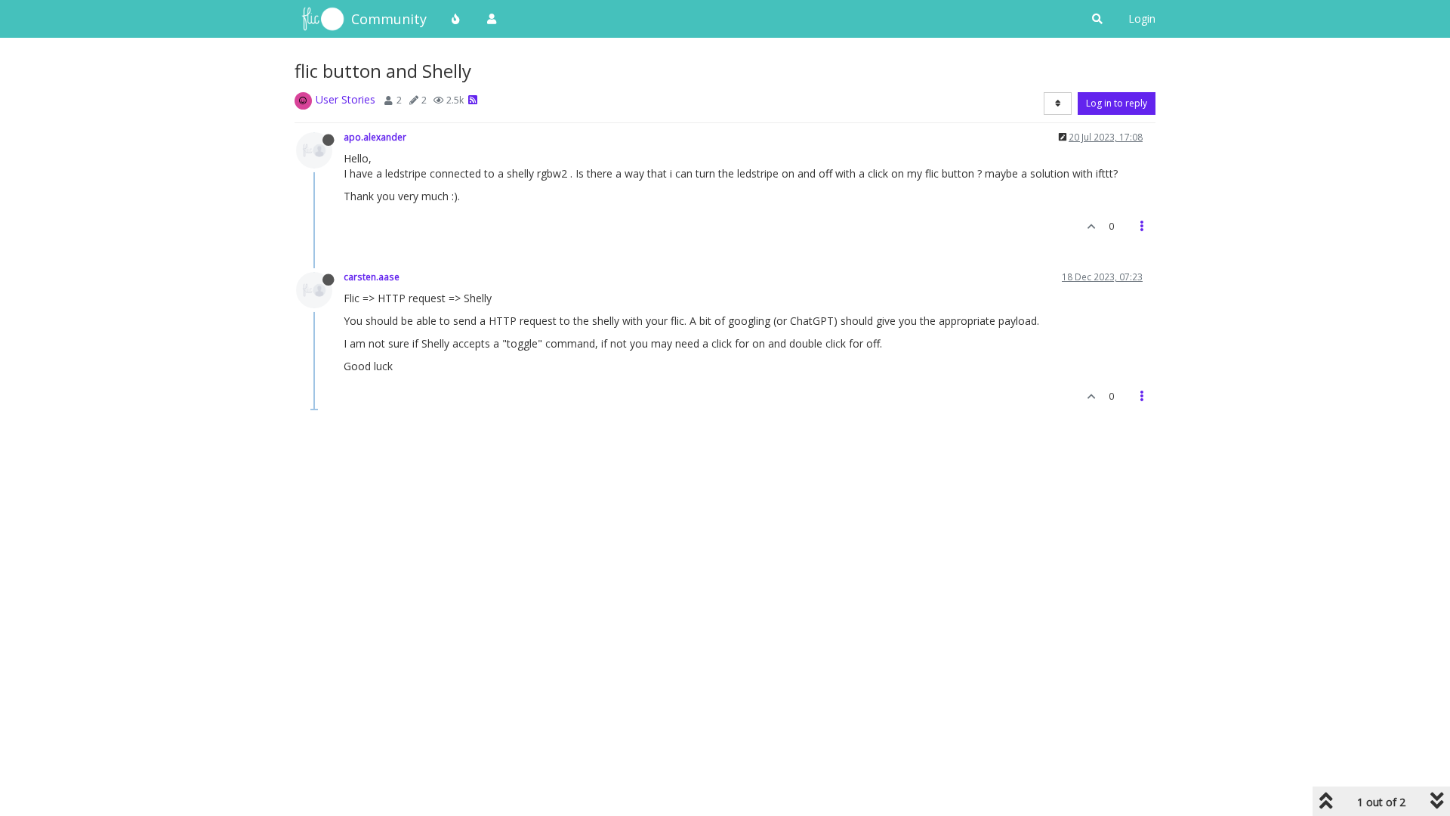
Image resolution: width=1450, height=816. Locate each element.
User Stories (345, 99)
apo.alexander (375, 137)
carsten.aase (372, 276)
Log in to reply (1116, 103)
